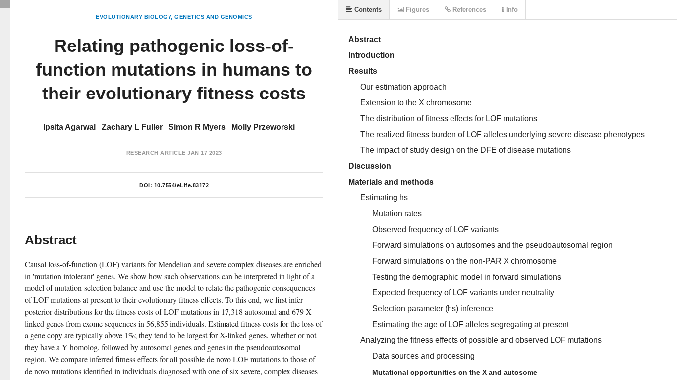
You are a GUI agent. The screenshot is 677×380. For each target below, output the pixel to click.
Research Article (156, 153)
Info (511, 9)
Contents (367, 9)
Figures (416, 9)
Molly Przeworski (263, 127)
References (468, 9)
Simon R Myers (197, 127)
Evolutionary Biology (133, 17)
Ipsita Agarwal (69, 127)
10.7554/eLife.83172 (181, 185)
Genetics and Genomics (213, 17)
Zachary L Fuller (132, 127)
